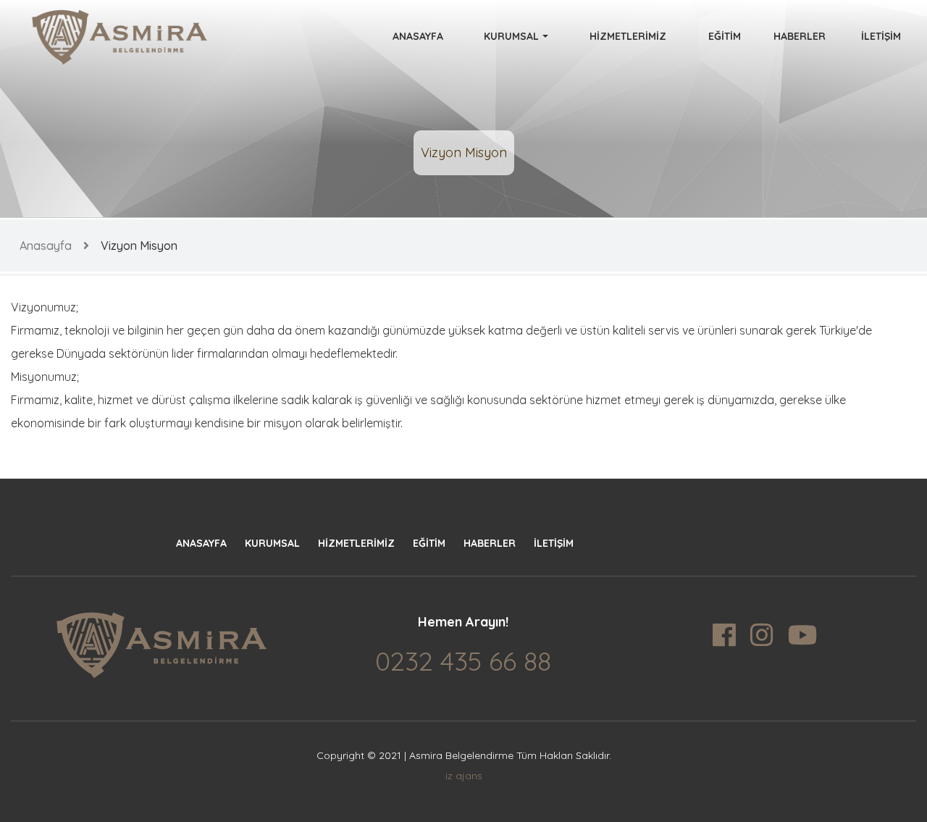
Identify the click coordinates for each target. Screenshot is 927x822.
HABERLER (799, 36)
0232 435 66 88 (463, 661)
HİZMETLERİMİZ (628, 36)
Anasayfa (46, 245)
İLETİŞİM (881, 36)
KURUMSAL (511, 36)
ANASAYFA (418, 36)
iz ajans (463, 775)
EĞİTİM (724, 36)
